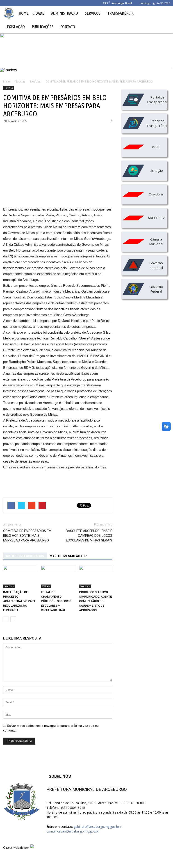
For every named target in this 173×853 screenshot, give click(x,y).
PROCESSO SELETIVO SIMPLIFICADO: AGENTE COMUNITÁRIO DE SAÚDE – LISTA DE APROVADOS (95, 601)
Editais (46, 586)
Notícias (9, 87)
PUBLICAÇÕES (42, 26)
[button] (164, 19)
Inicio (6, 81)
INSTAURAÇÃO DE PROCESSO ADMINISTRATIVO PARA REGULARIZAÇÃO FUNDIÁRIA (19, 601)
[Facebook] (6, 3)
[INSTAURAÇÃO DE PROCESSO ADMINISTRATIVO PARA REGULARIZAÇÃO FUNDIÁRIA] (19, 577)
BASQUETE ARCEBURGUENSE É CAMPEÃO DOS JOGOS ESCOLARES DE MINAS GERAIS (89, 535)
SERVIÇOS (92, 13)
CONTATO (67, 26)
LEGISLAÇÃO (15, 26)
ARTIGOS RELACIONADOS (25, 556)
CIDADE (38, 13)
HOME (24, 13)
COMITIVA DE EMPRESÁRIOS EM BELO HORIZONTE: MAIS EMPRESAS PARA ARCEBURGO (27, 535)
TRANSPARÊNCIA (120, 13)
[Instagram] (14, 3)
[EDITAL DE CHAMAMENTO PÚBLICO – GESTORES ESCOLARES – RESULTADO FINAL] (57, 577)
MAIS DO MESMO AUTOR (68, 556)
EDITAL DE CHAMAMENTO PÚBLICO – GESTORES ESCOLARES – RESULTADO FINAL (56, 601)
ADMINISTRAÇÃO (64, 13)
